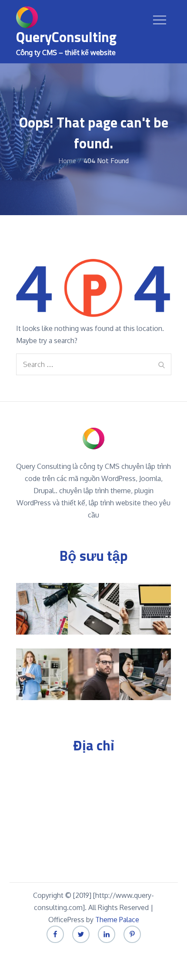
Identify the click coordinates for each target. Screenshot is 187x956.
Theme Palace (117, 919)
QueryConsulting (66, 36)
